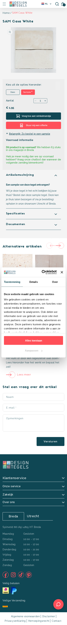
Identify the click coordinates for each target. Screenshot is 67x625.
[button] (4, 4)
